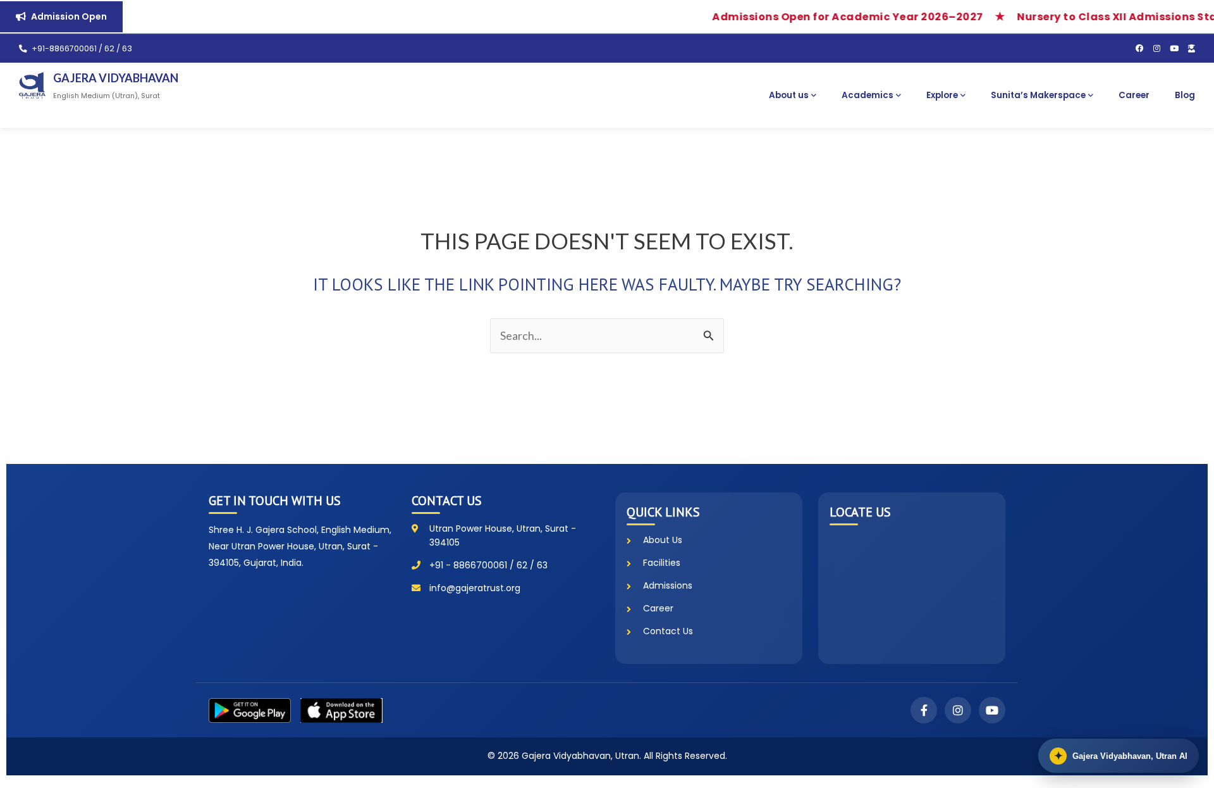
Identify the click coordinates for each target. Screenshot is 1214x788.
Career (1134, 95)
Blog (1185, 95)
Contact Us (668, 631)
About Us (662, 540)
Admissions (667, 585)
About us (789, 95)
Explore (942, 95)
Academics (867, 95)
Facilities (661, 562)
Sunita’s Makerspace (1038, 95)
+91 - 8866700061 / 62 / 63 (488, 565)
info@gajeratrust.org (474, 588)
